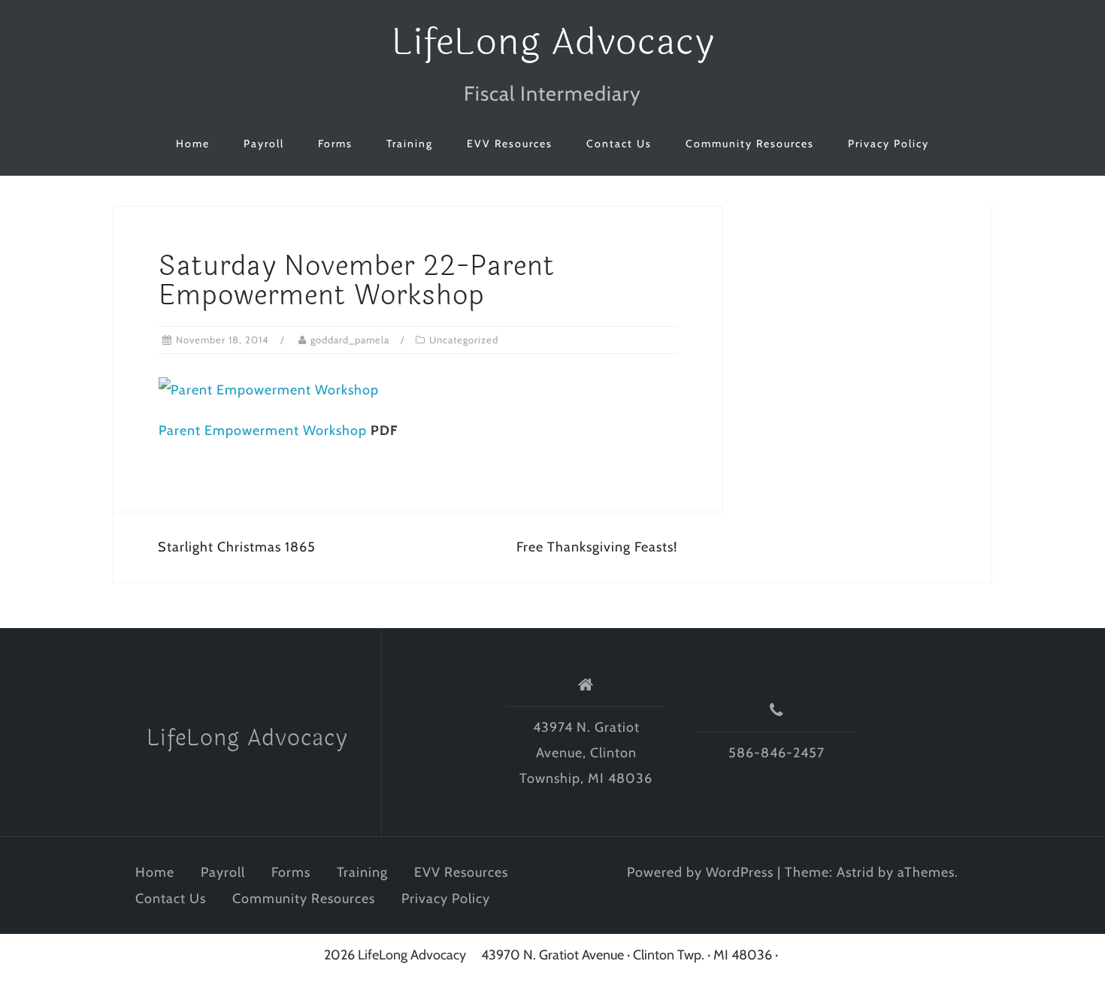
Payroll (264, 143)
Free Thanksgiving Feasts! (596, 547)
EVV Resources (509, 143)
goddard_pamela (349, 340)
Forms (335, 143)
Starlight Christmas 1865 (237, 547)
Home (193, 143)
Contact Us (619, 143)
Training (409, 143)
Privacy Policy (888, 143)
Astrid (855, 872)
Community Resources (750, 143)
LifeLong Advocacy (553, 42)
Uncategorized (463, 340)
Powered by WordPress (700, 872)
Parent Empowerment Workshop (263, 430)
